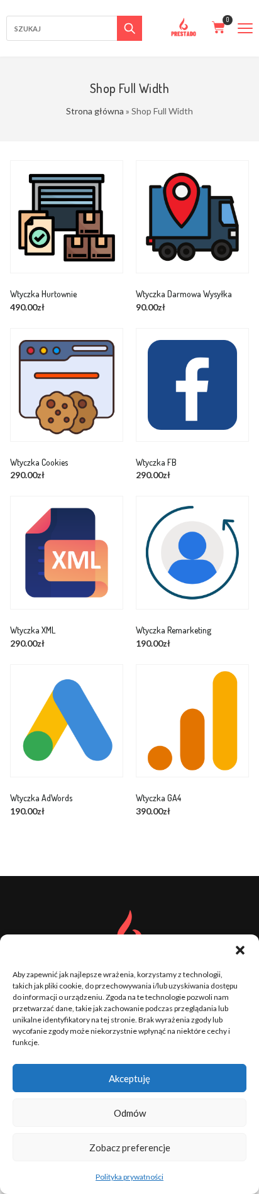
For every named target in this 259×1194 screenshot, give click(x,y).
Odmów (130, 1113)
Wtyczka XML (32, 630)
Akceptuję (129, 1078)
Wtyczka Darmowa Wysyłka (184, 294)
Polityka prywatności (129, 1176)
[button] (240, 950)
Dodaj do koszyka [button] (81, 238)
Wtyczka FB (156, 462)
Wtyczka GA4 (158, 798)
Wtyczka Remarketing (173, 630)
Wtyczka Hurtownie (43, 294)
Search (129, 28)
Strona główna (95, 111)
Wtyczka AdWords (41, 798)
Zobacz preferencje (129, 1147)
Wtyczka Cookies (39, 462)
